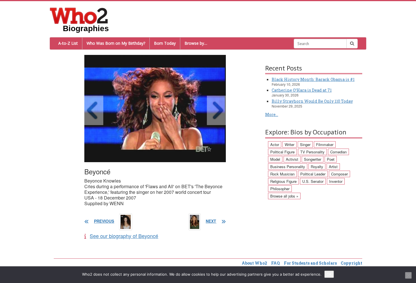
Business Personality (287, 166)
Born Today (165, 43)
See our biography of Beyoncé (124, 235)
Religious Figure (283, 181)
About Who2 (254, 263)
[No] (408, 275)
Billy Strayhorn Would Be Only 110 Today (312, 101)
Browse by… (196, 43)
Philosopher (280, 188)
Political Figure (282, 152)
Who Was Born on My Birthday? (116, 43)
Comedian (338, 152)
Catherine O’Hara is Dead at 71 (302, 90)
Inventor (335, 181)
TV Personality (312, 152)
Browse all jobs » (284, 196)
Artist (333, 166)
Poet (330, 159)
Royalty (317, 166)
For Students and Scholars (310, 263)
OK (329, 274)
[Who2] (79, 15)
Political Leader (312, 174)
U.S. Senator (312, 181)
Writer (289, 144)
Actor (274, 144)
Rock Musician (282, 174)
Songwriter (312, 159)
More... (271, 114)
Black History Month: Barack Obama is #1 (313, 79)
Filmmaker (324, 144)
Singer (305, 144)
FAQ (275, 263)
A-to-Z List (68, 43)
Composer (339, 174)
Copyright (351, 263)
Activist (292, 159)
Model (275, 159)
